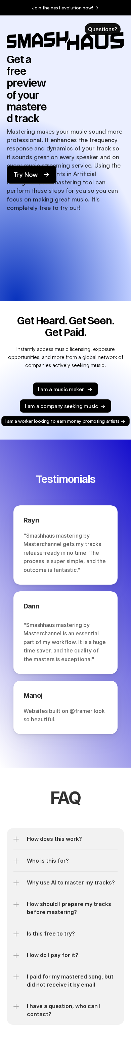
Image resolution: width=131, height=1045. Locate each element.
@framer (81, 711)
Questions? (102, 29)
